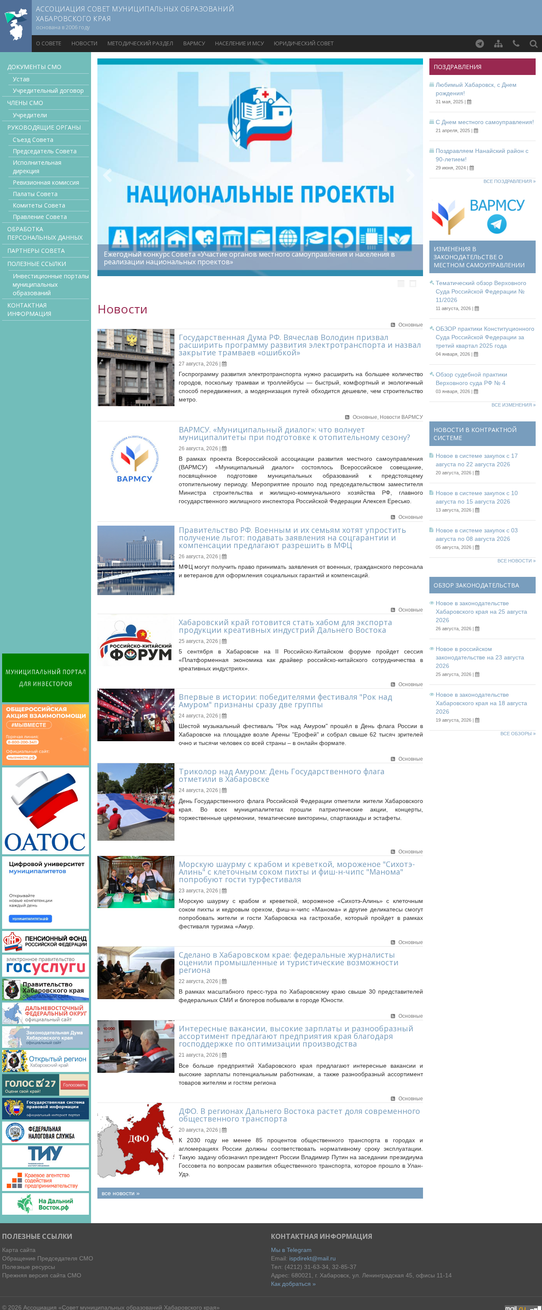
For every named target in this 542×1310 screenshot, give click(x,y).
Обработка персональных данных (45, 233)
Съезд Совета (33, 140)
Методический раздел (140, 43)
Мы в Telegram (291, 1249)
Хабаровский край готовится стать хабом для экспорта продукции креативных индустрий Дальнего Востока (285, 626)
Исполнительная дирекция (37, 166)
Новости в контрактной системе (475, 434)
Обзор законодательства (476, 585)
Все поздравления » (510, 181)
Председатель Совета (45, 151)
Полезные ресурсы (28, 1266)
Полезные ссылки (36, 264)
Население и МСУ (239, 43)
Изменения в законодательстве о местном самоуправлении (479, 257)
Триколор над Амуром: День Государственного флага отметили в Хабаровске (281, 775)
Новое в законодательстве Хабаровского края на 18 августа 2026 (481, 703)
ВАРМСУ (194, 43)
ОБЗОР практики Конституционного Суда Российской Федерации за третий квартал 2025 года (485, 337)
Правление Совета (40, 217)
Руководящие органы (44, 127)
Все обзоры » (518, 733)
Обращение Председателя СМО (47, 1258)
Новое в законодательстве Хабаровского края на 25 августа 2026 (481, 611)
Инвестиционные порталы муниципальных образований (51, 284)
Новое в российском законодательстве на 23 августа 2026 (480, 657)
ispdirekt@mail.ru (312, 1258)
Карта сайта (19, 1249)
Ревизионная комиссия (46, 182)
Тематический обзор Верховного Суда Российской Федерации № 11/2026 (481, 291)
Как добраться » (293, 1283)
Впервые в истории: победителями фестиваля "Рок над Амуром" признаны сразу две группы (285, 700)
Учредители (30, 115)
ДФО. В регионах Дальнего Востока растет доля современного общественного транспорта (299, 1115)
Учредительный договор (48, 90)
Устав (21, 79)
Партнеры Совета (36, 250)
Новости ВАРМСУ (401, 417)
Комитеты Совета (39, 205)
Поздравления (457, 67)
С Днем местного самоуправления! (485, 122)
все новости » (121, 1193)
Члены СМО (25, 103)
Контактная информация (29, 309)
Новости (84, 43)
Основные (410, 325)
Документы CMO (34, 67)
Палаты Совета (35, 194)
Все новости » (517, 560)
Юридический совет (304, 43)
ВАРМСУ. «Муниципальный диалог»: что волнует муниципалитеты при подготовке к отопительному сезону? (294, 433)
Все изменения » (514, 404)
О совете (48, 43)
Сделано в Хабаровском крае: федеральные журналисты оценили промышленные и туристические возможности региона (288, 962)
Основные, (366, 417)
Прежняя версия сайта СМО (41, 1275)
